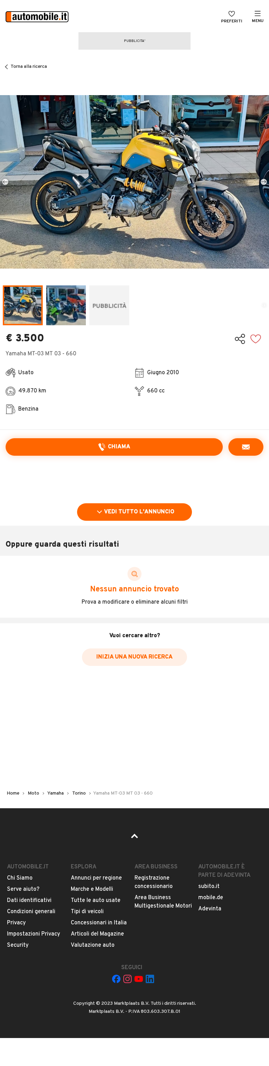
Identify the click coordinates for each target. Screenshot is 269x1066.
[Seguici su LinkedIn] (150, 979)
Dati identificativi (29, 900)
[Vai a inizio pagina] (134, 838)
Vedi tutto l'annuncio (139, 512)
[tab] (22, 305)
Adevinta (209, 908)
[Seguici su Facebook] (116, 979)
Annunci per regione (96, 878)
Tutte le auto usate (95, 900)
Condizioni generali (31, 911)
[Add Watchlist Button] (255, 339)
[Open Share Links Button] (240, 339)
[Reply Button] (245, 447)
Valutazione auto (93, 945)
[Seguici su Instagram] (127, 979)
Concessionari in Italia (99, 922)
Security (18, 945)
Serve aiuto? (23, 889)
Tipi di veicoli (87, 911)
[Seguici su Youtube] (138, 979)
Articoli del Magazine (97, 934)
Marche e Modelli (92, 889)
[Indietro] (5, 182)
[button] (134, 182)
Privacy (16, 922)
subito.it (209, 886)
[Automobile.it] (37, 17)
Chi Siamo (20, 878)
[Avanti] (263, 182)
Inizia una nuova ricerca (134, 657)
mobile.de (210, 897)
